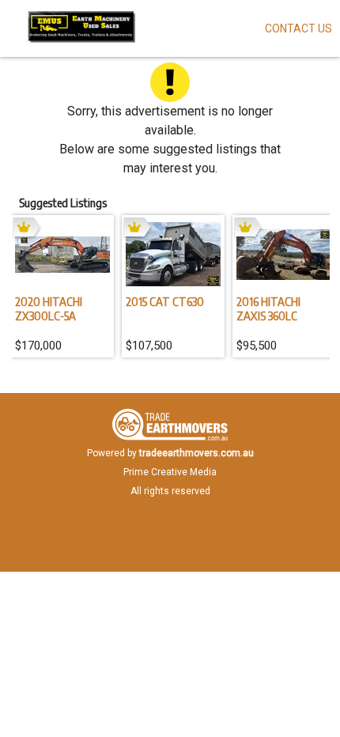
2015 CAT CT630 (165, 301)
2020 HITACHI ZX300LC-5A (48, 308)
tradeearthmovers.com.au (196, 453)
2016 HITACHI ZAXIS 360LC (268, 308)
